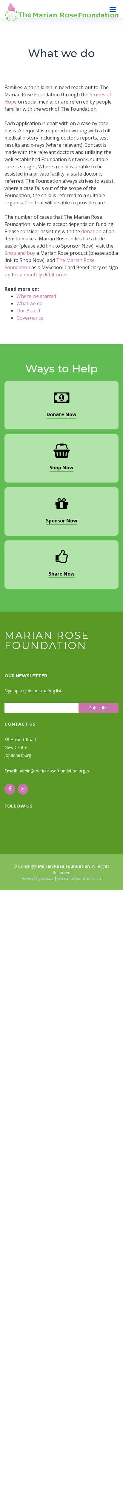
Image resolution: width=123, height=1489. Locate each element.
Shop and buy (19, 253)
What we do (29, 303)
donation (91, 231)
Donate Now (61, 414)
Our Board (28, 310)
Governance (29, 317)
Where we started (36, 296)
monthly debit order (46, 274)
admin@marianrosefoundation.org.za (54, 771)
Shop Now (61, 467)
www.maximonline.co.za (79, 878)
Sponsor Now (61, 520)
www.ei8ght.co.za (37, 878)
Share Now (62, 573)
